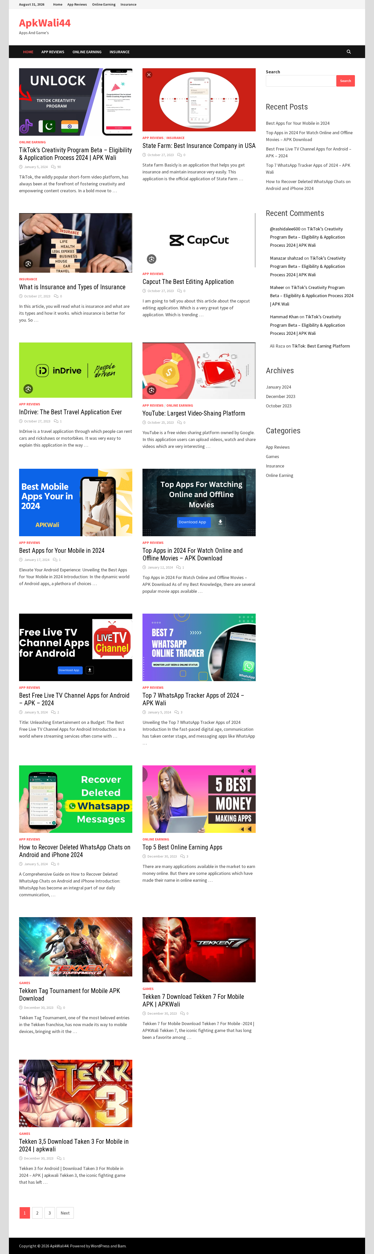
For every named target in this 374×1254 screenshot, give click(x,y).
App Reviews (77, 4)
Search (273, 72)
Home (57, 4)
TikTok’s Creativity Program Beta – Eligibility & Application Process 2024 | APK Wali (75, 153)
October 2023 (279, 406)
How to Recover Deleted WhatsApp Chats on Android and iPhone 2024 (75, 851)
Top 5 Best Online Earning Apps (182, 847)
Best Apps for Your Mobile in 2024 (62, 550)
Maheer (277, 287)
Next (65, 1213)
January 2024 (278, 387)
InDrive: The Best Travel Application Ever (70, 412)
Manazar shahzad (286, 258)
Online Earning (104, 4)
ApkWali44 (45, 23)
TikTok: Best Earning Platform (321, 346)
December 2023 (280, 396)
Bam (122, 1245)
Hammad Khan (284, 317)
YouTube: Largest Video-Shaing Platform (193, 413)
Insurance (128, 4)
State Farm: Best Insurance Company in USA (199, 145)
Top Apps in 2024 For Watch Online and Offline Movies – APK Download (192, 554)
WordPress (100, 1245)
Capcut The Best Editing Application (188, 281)
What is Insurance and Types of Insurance (72, 287)
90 (59, 166)
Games (24, 983)
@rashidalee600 (285, 229)
